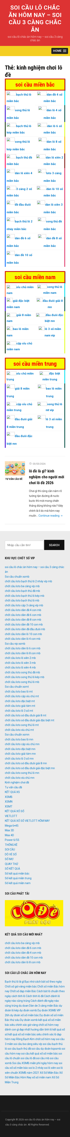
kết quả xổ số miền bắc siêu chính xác (31, 1034)
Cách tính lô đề (35, 996)
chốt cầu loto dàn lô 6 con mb (22, 648)
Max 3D (9, 830)
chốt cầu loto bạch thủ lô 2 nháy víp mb (28, 581)
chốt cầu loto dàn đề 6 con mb (23, 614)
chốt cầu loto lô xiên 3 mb (20, 662)
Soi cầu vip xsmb (15, 643)
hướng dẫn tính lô (41, 1029)
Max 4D (9, 835)
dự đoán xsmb (28, 1010)
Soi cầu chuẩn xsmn (17, 734)
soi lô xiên (50, 1067)
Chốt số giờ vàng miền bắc (21, 986)
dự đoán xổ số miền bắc (24, 1015)
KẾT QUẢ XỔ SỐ (14, 811)
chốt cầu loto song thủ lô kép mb (24, 677)
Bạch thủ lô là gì (14, 981)
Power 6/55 (12, 839)
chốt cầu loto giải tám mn (20, 753)
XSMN (8, 801)
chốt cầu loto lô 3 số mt (19, 710)
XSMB (8, 796)
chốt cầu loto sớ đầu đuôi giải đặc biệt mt (29, 720)
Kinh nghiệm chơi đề (17, 782)
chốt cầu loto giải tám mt (20, 705)
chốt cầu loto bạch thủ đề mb (22, 590)
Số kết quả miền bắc (17, 873)
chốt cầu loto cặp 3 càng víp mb (24, 605)
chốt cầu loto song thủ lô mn (22, 772)
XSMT (8, 806)
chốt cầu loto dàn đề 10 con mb (24, 624)
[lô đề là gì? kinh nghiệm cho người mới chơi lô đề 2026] (15, 468)
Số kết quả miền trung (18, 878)
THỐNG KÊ (11, 844)
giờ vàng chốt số (37, 1024)
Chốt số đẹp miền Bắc (23, 991)
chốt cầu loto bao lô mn (19, 739)
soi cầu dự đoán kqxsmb (46, 1048)
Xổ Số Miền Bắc (49, 1072)
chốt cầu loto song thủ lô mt (22, 725)
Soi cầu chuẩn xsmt (17, 686)
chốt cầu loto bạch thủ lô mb (22, 600)
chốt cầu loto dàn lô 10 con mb (23, 634)
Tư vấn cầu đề (13, 479)
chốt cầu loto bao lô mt (19, 691)
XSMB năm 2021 (29, 1072)
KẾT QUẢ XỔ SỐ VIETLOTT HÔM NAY (27, 820)
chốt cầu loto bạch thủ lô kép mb (24, 595)
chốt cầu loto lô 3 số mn (19, 758)
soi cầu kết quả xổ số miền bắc (39, 1053)
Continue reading (50, 515)
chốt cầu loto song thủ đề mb (22, 672)
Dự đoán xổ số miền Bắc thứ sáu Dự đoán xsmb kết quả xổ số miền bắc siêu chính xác (34, 1020)
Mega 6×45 (11, 825)
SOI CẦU (10, 849)
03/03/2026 (39, 463)
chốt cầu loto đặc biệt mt (20, 701)
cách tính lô (18, 996)
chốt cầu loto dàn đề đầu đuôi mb (25, 629)
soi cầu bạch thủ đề (19, 1048)
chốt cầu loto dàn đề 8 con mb (23, 619)
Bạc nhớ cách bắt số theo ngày (43, 981)
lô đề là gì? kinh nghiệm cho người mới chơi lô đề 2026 (46, 477)
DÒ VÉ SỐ (11, 854)
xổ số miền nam (41, 1077)
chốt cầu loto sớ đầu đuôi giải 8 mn (26, 763)
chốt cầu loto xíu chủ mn (19, 777)
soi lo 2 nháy (36, 1067)
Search (54, 545)
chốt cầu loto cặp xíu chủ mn (22, 744)
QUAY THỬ (11, 864)
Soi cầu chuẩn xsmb (17, 576)
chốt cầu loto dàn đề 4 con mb (23, 610)
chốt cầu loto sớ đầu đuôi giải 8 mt (25, 715)
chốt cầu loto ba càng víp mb (22, 586)
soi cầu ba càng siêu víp (28, 1044)
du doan (24, 1005)
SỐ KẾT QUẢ (12, 868)
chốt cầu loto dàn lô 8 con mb (22, 653)
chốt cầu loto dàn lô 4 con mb (22, 638)
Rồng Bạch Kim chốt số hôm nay (35, 1039)
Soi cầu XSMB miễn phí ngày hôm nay (35, 1063)
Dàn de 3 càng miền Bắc (43, 1005)
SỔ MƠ (9, 859)
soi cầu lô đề (28, 1058)
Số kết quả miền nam (18, 883)
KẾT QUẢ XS (12, 792)
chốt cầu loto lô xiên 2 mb (20, 657)
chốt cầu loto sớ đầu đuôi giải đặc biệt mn (30, 768)
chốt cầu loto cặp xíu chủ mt (22, 696)
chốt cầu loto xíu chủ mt (19, 729)
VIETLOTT (11, 816)
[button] (59, 51)
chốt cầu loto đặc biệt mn (20, 749)
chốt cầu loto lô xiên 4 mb (20, 667)
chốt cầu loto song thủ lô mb (22, 682)
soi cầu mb (42, 1058)
